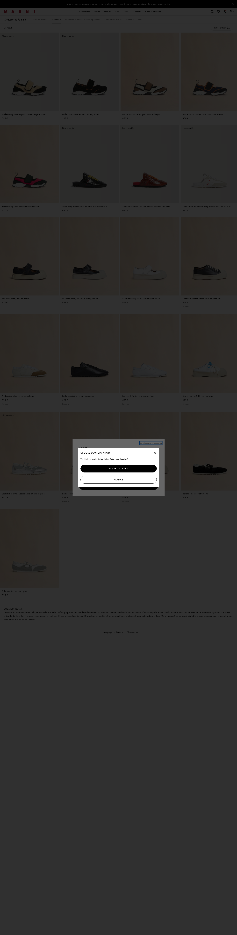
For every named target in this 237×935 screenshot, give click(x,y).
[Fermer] (155, 453)
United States (118, 468)
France (118, 479)
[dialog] (118, 467)
